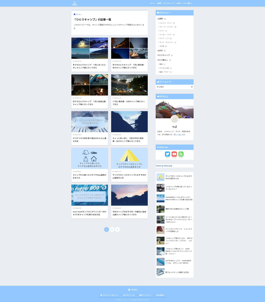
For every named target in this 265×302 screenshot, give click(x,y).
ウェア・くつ (165, 38)
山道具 (159, 3)
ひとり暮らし (188, 3)
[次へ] (117, 229)
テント (162, 31)
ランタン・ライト (166, 34)
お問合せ (161, 295)
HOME (133, 290)
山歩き (178, 3)
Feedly (181, 157)
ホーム (152, 3)
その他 (163, 46)
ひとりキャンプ (169, 3)
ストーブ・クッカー (167, 27)
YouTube (174, 157)
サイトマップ (146, 295)
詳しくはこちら (179, 134)
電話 (162, 64)
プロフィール (130, 295)
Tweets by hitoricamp (164, 166)
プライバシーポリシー (110, 295)
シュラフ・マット (167, 23)
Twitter (167, 157)
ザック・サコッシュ (167, 42)
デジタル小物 (165, 68)
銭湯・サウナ (165, 72)
